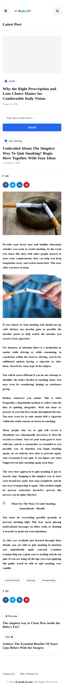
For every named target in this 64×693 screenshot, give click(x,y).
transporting (48, 580)
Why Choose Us (29, 673)
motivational (12, 580)
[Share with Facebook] (6, 185)
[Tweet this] (13, 185)
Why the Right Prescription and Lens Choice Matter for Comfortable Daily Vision (29, 94)
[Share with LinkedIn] (20, 185)
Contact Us (9, 673)
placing (31, 580)
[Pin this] (26, 185)
